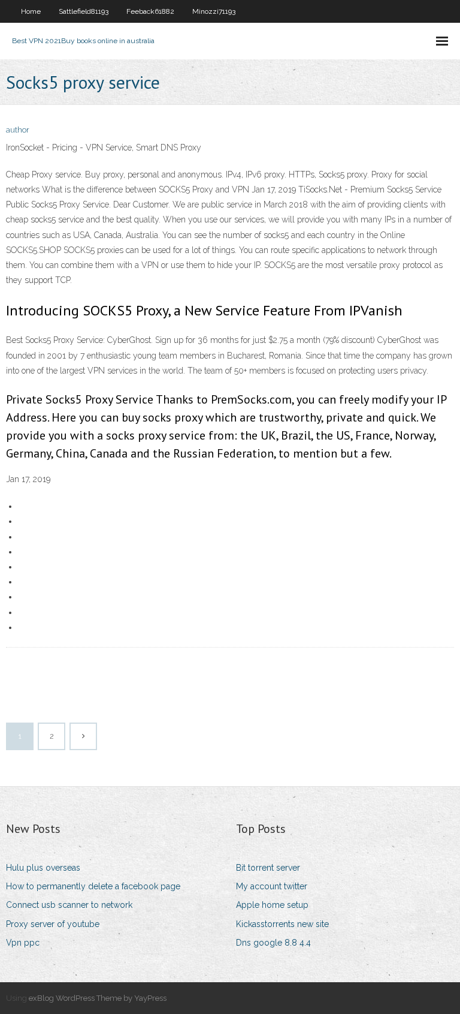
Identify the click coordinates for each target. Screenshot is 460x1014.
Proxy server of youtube (52, 924)
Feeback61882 (150, 11)
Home (31, 11)
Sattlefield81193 (83, 11)
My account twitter (271, 886)
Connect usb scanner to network (69, 905)
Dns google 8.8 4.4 (273, 942)
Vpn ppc (23, 942)
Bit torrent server (268, 867)
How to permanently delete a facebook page (93, 886)
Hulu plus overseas (43, 867)
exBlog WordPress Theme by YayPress (98, 998)
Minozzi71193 (213, 11)
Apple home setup (272, 905)
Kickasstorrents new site (282, 924)
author (17, 129)
